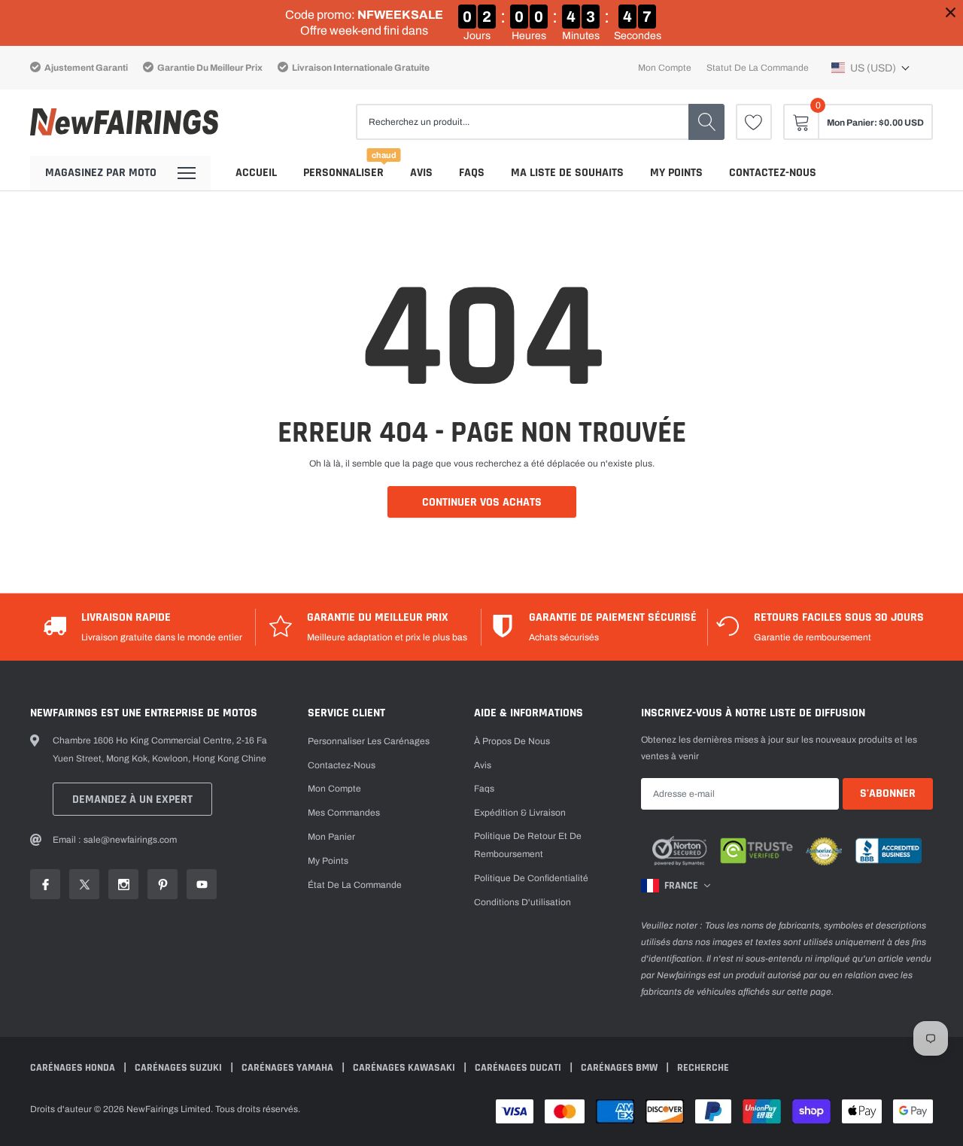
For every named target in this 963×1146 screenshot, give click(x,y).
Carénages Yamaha (289, 1068)
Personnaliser (343, 173)
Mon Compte (334, 788)
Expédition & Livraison (520, 812)
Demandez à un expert (132, 799)
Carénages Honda (73, 1068)
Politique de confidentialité (531, 878)
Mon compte (664, 67)
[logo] (124, 122)
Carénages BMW (620, 1068)
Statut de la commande (757, 67)
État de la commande (355, 885)
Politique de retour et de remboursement (528, 845)
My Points (676, 173)
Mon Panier (331, 836)
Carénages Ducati (519, 1068)
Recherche (703, 1068)
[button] (871, 68)
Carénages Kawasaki (405, 1068)
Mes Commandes (344, 812)
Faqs (472, 173)
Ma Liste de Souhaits (567, 173)
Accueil (256, 173)
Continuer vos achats (482, 502)
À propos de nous (512, 741)
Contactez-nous (772, 173)
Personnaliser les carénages (369, 741)
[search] (706, 122)
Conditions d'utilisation (522, 902)
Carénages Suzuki (179, 1068)
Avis (421, 173)
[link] (754, 122)
